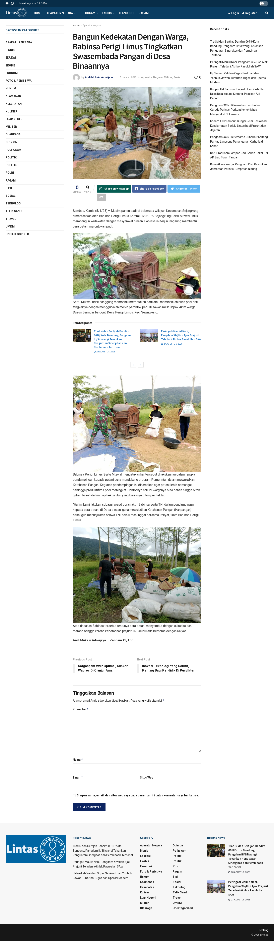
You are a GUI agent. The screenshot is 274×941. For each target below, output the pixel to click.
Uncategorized (17, 234)
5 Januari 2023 (128, 77)
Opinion (11, 142)
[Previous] (133, 364)
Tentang (263, 930)
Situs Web (146, 777)
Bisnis (10, 50)
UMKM (10, 226)
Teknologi (126, 13)
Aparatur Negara (60, 13)
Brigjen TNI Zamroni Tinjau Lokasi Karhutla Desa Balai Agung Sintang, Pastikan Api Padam (237, 94)
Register (251, 13)
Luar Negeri (14, 119)
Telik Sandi (14, 211)
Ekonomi (12, 73)
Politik (11, 157)
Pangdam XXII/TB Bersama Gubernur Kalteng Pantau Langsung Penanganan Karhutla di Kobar (239, 141)
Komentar (81, 709)
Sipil (9, 188)
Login (235, 13)
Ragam (144, 13)
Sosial (177, 77)
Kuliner (11, 111)
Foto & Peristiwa (18, 80)
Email (78, 777)
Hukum (11, 88)
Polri (10, 172)
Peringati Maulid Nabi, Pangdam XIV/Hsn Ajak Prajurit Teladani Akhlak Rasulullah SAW (181, 335)
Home (38, 13)
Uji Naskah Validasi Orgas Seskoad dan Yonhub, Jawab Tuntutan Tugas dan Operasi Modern (238, 78)
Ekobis (107, 13)
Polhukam (87, 13)
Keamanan (13, 96)
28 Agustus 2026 (105, 351)
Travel (11, 218)
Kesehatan (14, 103)
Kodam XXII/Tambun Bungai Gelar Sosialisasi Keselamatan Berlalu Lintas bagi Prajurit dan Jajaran (238, 125)
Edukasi (11, 57)
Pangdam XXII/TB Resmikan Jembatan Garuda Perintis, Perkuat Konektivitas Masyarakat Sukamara (235, 110)
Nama (78, 759)
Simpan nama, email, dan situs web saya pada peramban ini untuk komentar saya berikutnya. (138, 795)
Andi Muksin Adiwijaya (99, 77)
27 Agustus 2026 (172, 344)
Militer (168, 77)
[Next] (141, 364)
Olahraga (13, 134)
